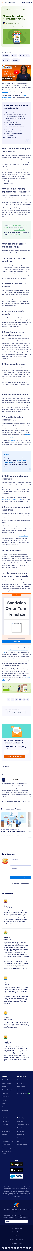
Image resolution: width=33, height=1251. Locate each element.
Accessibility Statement (16, 1239)
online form (12, 440)
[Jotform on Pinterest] (21, 1248)
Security (16, 1235)
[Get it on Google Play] (16, 1164)
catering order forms (16, 659)
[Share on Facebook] (12, 699)
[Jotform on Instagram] (27, 1248)
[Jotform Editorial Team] (4, 23)
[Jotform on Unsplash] (30, 1248)
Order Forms (6, 766)
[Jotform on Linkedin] (9, 1248)
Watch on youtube (7, 78)
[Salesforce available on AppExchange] (16, 1176)
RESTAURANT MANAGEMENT (10, 829)
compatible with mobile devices (11, 499)
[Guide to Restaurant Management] (13, 819)
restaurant (5, 92)
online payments (15, 405)
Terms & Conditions (16, 1228)
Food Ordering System (10, 2)
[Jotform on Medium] (12, 1248)
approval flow (23, 536)
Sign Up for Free (26, 2)
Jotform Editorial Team (13, 23)
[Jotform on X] (6, 1248)
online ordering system (14, 234)
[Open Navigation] (31, 2)
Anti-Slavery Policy (16, 1243)
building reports (10, 437)
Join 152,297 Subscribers (14, 756)
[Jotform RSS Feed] (18, 1248)
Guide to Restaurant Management (13, 832)
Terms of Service (25, 883)
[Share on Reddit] (20, 699)
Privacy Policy (16, 883)
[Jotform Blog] (15, 1248)
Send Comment (21, 878)
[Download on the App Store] (16, 1170)
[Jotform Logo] (2, 2)
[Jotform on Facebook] (3, 1248)
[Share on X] (8, 699)
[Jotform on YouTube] (24, 1248)
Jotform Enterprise (19, 230)
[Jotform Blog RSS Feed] (27, 699)
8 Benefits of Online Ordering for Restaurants (18, 67)
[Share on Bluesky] (24, 699)
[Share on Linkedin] (16, 699)
